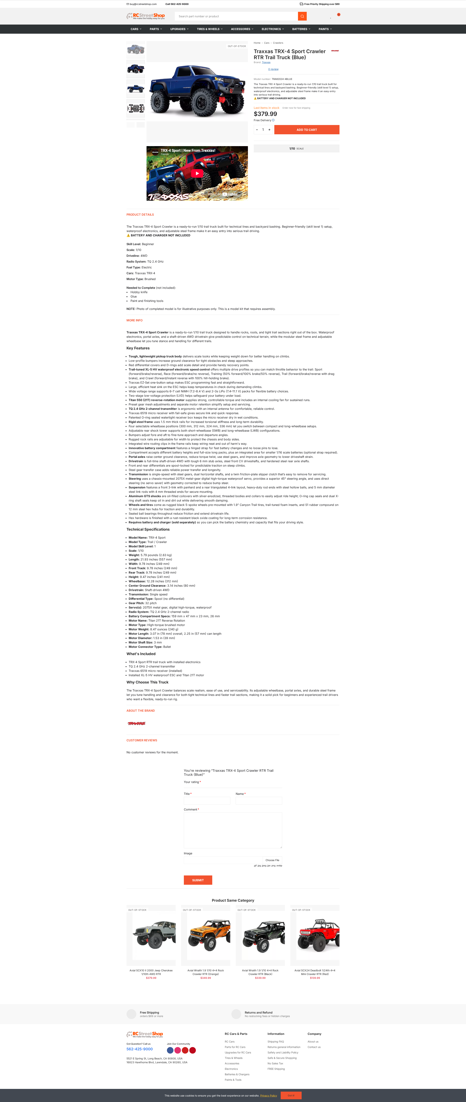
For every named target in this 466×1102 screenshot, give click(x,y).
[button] (142, 4)
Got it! (291, 1095)
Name (240, 794)
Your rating (191, 782)
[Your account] (325, 16)
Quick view (166, 918)
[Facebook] (170, 1050)
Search (302, 16)
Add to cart (307, 130)
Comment (190, 809)
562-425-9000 (140, 1049)
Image (188, 853)
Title (187, 794)
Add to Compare (166, 911)
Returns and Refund (259, 1012)
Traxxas (266, 62)
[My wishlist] (331, 16)
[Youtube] (185, 1050)
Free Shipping (149, 1012)
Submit (198, 880)
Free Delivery (262, 120)
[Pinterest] (192, 1050)
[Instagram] (177, 1050)
